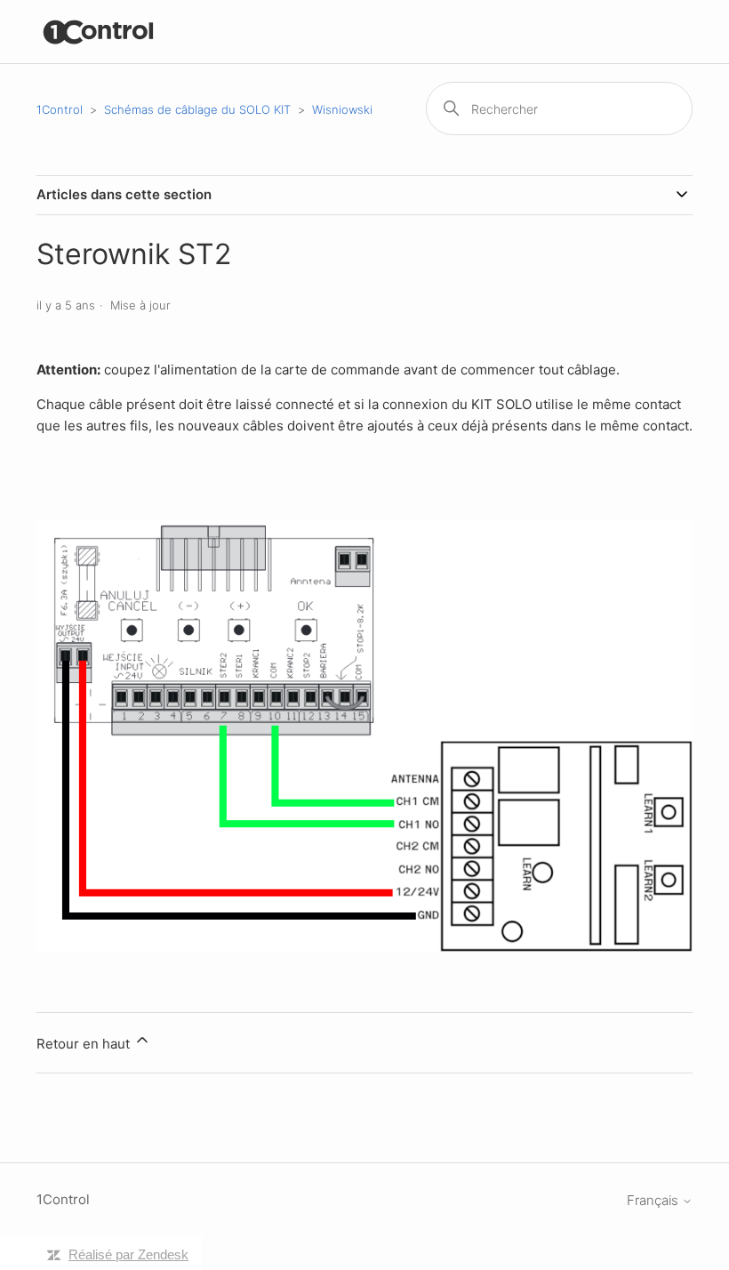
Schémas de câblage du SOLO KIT (197, 109)
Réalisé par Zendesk (128, 1254)
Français (654, 1200)
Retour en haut (84, 1043)
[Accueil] (99, 31)
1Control (59, 109)
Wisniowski (342, 109)
